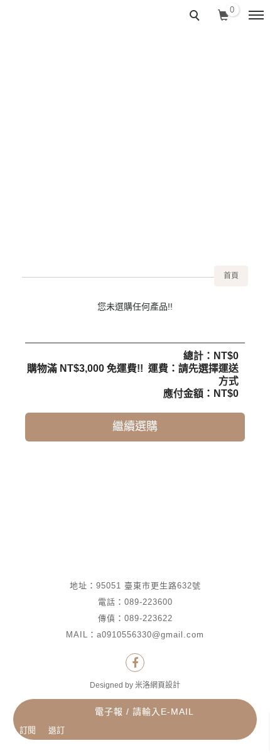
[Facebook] (135, 662)
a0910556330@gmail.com (150, 634)
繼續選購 (135, 426)
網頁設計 (165, 685)
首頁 (231, 275)
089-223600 (148, 602)
